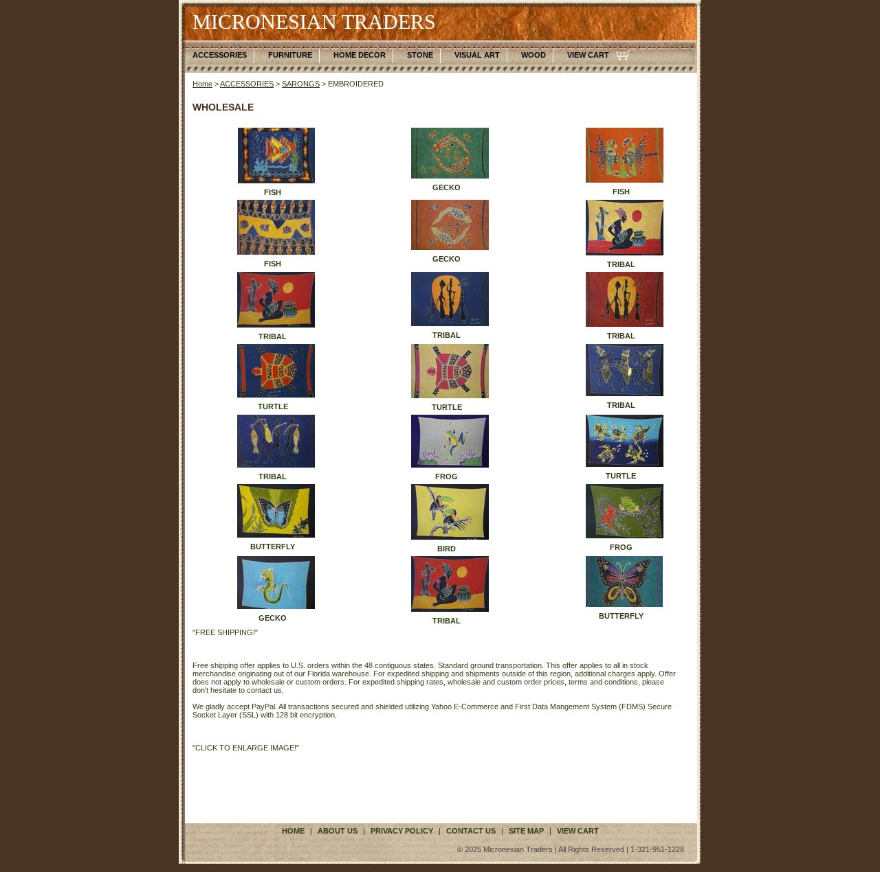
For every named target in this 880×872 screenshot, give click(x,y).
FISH (272, 192)
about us (338, 831)
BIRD (446, 548)
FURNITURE (290, 55)
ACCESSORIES (219, 55)
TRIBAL (621, 264)
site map (526, 831)
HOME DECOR (359, 55)
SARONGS (301, 84)
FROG (446, 476)
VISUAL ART (477, 55)
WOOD (533, 55)
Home (202, 84)
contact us (471, 831)
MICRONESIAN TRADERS (314, 21)
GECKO (446, 187)
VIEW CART (588, 55)
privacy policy (402, 831)
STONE (420, 55)
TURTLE (273, 406)
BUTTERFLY (272, 546)
